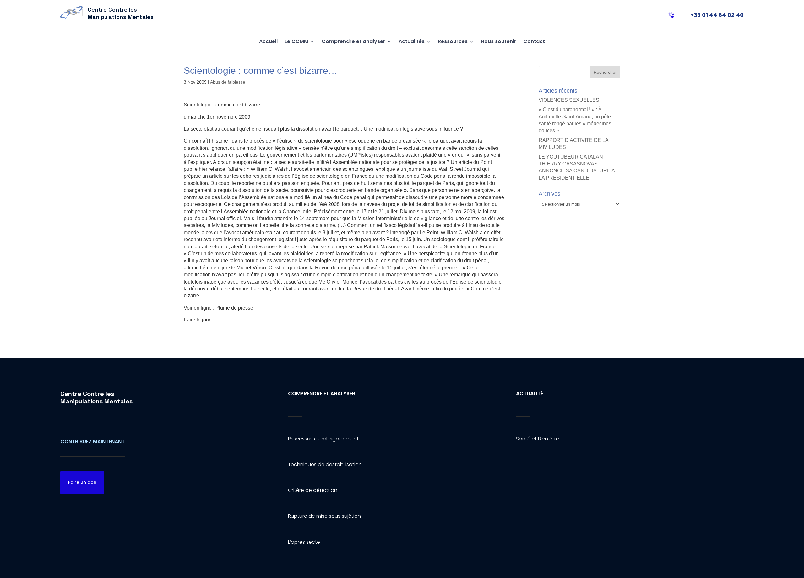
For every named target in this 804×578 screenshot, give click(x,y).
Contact (534, 41)
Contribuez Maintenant (92, 441)
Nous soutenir (498, 41)
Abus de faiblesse (227, 81)
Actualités (412, 41)
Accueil (268, 41)
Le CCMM (296, 41)
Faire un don (82, 482)
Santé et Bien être (537, 438)
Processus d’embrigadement (323, 438)
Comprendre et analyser (353, 41)
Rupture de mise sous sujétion (324, 516)
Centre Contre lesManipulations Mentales (96, 397)
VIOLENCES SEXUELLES (569, 100)
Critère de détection (312, 490)
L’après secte (304, 542)
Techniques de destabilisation (325, 464)
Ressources (453, 41)
